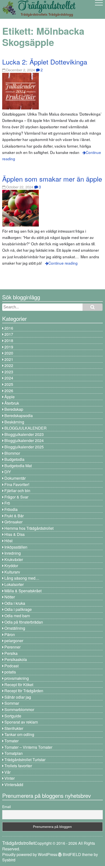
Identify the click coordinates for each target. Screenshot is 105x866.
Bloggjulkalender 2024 (24, 440)
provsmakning (16, 678)
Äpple (9, 397)
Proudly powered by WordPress (29, 854)
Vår (7, 772)
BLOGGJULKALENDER (25, 428)
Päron (9, 634)
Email (6, 806)
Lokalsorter (14, 584)
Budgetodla (14, 459)
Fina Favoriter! (16, 484)
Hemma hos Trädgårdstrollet (28, 528)
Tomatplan (13, 753)
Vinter (9, 778)
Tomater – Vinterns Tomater (28, 747)
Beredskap (13, 409)
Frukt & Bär (14, 516)
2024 (8, 378)
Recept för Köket (18, 684)
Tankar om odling (19, 734)
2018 (8, 340)
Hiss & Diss (14, 534)
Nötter (9, 597)
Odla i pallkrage (18, 609)
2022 (8, 365)
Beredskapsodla (18, 415)
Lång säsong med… (21, 578)
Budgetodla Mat (18, 465)
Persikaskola (15, 659)
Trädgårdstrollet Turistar (24, 759)
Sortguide (12, 716)
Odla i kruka (14, 603)
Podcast (11, 666)
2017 (8, 334)
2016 (8, 328)
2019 (8, 347)
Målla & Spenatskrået (23, 591)
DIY (7, 472)
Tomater (11, 741)
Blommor (12, 453)
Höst (8, 540)
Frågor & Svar (16, 497)
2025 (8, 384)
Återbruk (11, 403)
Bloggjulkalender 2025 (24, 447)
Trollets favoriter (18, 766)
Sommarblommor (19, 709)
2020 (8, 353)
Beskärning (14, 422)
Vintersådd (13, 784)
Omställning (14, 628)
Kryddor (11, 565)
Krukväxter (13, 559)
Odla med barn (17, 615)
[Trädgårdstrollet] (38, 15)
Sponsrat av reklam (21, 722)
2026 (8, 390)
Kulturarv (12, 572)
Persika (11, 653)
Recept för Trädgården (23, 690)
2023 (8, 372)
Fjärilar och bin (17, 490)
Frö (7, 503)
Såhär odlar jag (17, 697)
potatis (10, 672)
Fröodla (11, 509)
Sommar (11, 703)
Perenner (12, 647)
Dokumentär (15, 478)
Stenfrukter (13, 728)
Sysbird (8, 860)
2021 (8, 359)
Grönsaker (13, 522)
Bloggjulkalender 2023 (24, 434)
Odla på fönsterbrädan (23, 622)
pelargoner (13, 640)
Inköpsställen (15, 547)
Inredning (12, 553)
